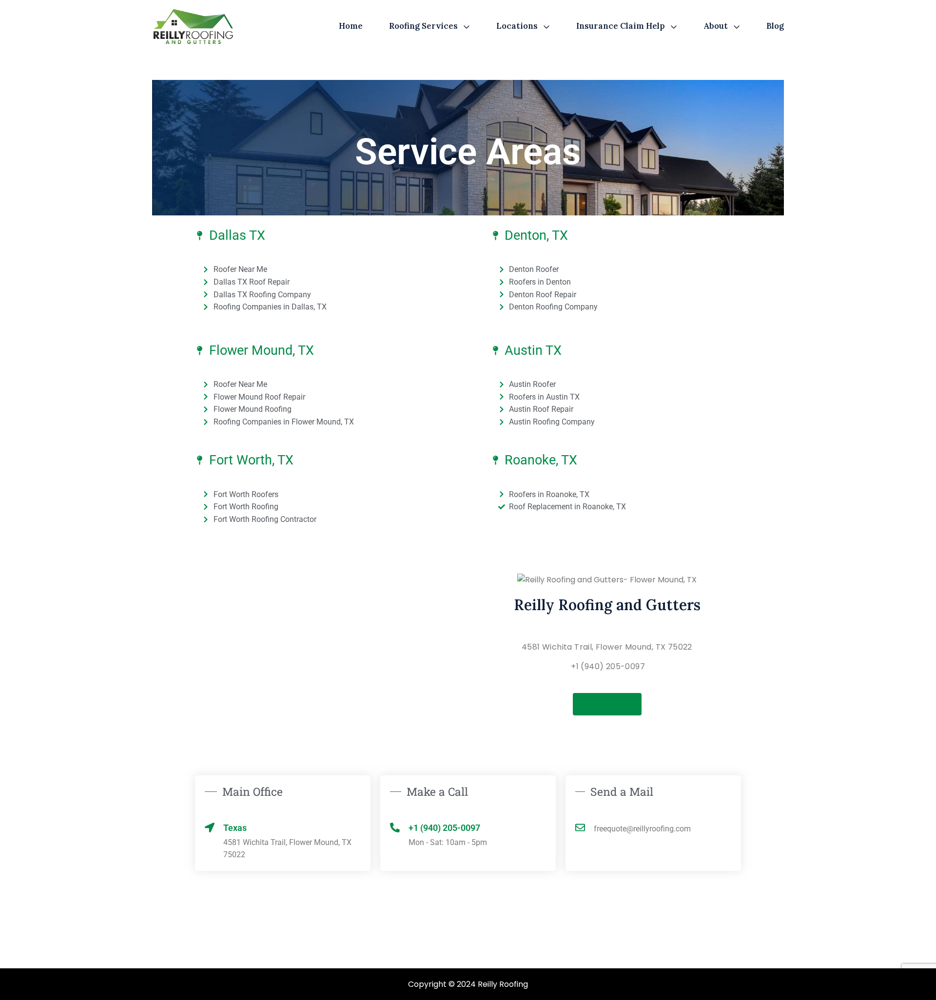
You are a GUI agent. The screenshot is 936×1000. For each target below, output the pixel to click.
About (715, 25)
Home (351, 25)
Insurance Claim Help (620, 25)
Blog (775, 25)
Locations (517, 25)
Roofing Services (423, 25)
